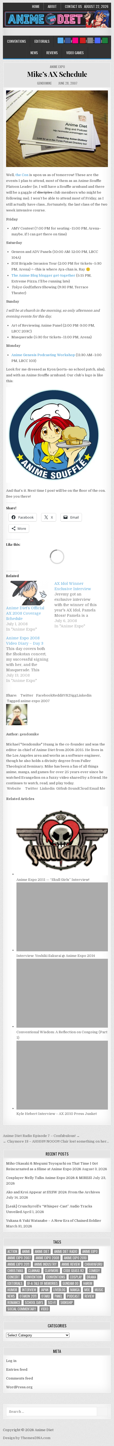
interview (29, 1289)
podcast (73, 1296)
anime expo (90, 1251)
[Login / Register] (105, 40)
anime (26, 1251)
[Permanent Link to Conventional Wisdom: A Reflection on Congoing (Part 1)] (62, 1026)
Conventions (16, 41)
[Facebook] (68, 40)
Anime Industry (45, 1264)
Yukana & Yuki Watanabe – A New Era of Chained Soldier (53, 1221)
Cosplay (76, 1277)
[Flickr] (75, 40)
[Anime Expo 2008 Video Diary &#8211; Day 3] (30, 659)
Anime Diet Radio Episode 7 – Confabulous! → (41, 1136)
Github (61, 788)
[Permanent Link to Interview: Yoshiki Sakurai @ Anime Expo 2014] (62, 950)
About (52, 6)
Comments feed (19, 1378)
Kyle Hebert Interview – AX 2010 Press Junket (56, 1114)
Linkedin (84, 695)
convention (33, 1277)
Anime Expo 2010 (75, 1257)
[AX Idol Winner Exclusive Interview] (78, 605)
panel (58, 1296)
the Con (21, 175)
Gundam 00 (70, 1283)
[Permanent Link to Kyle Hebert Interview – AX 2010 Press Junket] (62, 1108)
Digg (73, 695)
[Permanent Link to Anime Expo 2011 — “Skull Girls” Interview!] (62, 874)
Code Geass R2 (73, 1270)
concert (13, 1277)
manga (75, 1289)
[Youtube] (83, 40)
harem (87, 1283)
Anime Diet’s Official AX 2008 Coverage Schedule (25, 613)
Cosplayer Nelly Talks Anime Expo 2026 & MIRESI (49, 1178)
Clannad (34, 1270)
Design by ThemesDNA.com (26, 1438)
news (11, 1296)
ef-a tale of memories (42, 1283)
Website (13, 788)
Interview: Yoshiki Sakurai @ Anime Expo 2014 (55, 956)
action (12, 1251)
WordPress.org (19, 1387)
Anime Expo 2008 (47, 1257)
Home (36, 6)
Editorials (42, 41)
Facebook (44, 695)
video (45, 1308)
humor (12, 1289)
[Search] (90, 40)
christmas (15, 1270)
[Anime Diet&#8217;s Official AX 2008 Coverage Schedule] (27, 593)
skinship (66, 1302)
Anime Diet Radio (65, 1251)
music (99, 1289)
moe (87, 1289)
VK (66, 695)
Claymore (52, 1270)
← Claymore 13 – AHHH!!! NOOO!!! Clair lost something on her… (56, 1141)
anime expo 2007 (35, 701)
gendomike (44, 83)
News (34, 52)
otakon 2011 (28, 1296)
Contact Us (73, 6)
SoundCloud (78, 788)
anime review (71, 1264)
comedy (94, 1270)
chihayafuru (93, 1264)
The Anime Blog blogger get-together (43, 275)
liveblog (59, 1289)
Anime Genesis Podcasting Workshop (43, 355)
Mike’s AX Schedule (57, 74)
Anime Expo (57, 66)
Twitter (26, 695)
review (89, 1296)
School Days (34, 1302)
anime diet (42, 1251)
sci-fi (52, 1302)
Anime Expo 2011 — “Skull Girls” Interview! (52, 880)
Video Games (75, 52)
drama (91, 1277)
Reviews (52, 52)
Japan (45, 1289)
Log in (11, 1361)
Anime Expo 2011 (18, 1264)
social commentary (21, 1308)
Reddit (58, 695)
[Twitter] (60, 40)
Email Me (97, 788)
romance (13, 1302)
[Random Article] (97, 40)
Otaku (45, 1296)
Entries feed (16, 1370)
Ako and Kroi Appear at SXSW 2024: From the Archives (53, 1192)
